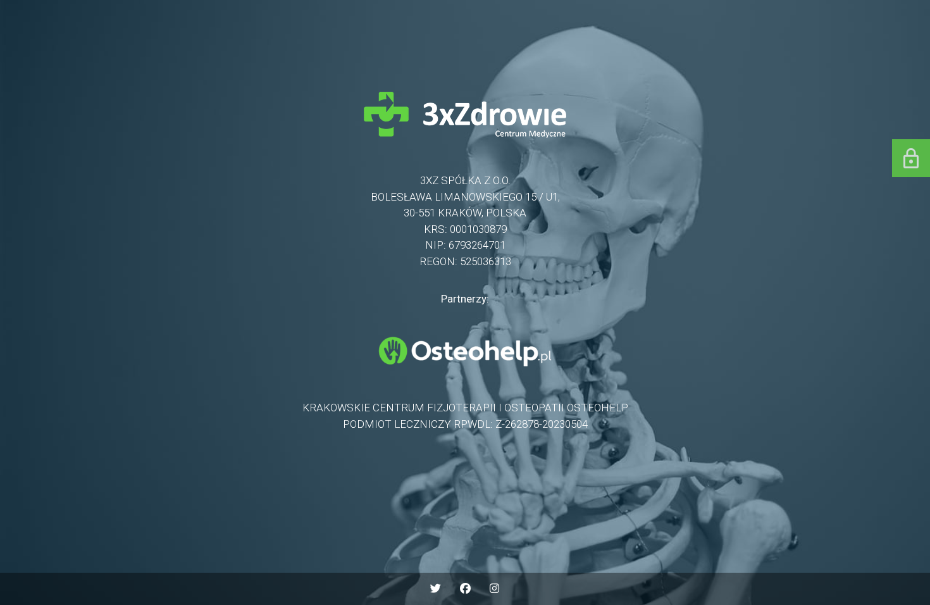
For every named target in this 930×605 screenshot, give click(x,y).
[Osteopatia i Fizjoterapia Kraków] (465, 370)
